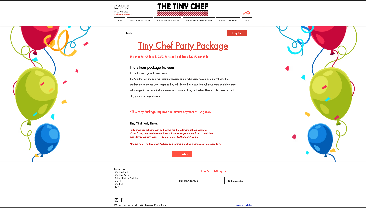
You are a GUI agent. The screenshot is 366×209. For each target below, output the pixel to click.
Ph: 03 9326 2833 (121, 12)
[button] (246, 13)
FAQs (117, 187)
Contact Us (120, 184)
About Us (119, 181)
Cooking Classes (123, 175)
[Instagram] (116, 200)
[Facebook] (121, 200)
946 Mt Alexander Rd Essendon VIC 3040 (122, 7)
